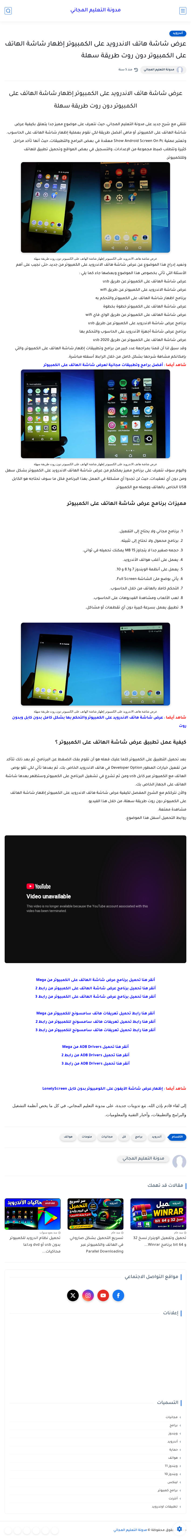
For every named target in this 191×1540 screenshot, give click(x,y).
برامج (139, 1137)
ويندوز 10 (171, 1474)
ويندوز (173, 1433)
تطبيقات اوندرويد (165, 1507)
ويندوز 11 (171, 1466)
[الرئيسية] (54, 1530)
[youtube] (103, 1295)
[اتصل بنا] (8, 1530)
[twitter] (73, 1295)
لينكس (172, 1482)
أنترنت (173, 1499)
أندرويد (178, 33)
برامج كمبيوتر (168, 1490)
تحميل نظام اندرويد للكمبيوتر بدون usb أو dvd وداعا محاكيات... (35, 1245)
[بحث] (8, 10)
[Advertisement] (95, 1358)
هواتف (68, 1137)
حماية (173, 1450)
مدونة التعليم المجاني (95, 10)
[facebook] (118, 1295)
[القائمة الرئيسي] (182, 10)
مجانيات (107, 1137)
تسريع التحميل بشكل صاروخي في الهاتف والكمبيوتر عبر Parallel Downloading (96, 1245)
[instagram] (88, 1295)
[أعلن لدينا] (17, 1530)
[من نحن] (26, 1530)
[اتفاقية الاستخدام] (36, 1530)
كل (124, 1137)
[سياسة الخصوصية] (45, 1530)
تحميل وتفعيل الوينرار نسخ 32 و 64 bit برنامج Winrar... (159, 1241)
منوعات (87, 1137)
